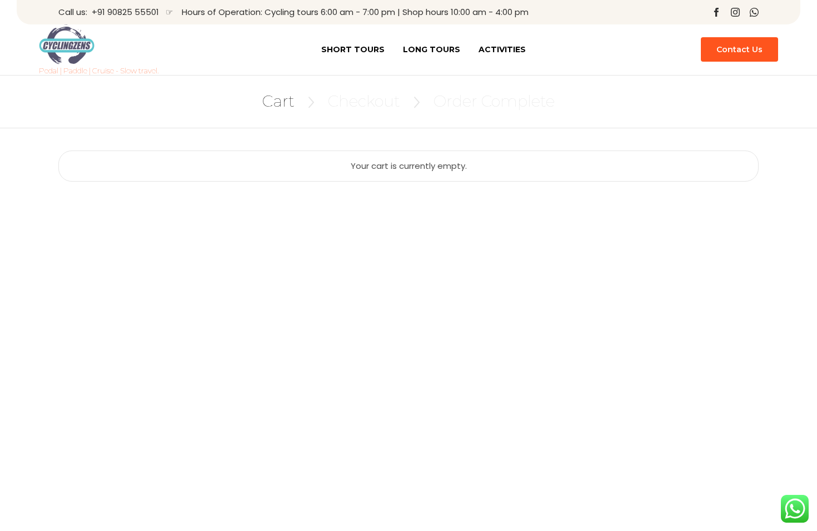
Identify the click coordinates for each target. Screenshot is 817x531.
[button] (739, 49)
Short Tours (353, 49)
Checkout (364, 101)
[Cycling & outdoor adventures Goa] (98, 44)
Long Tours (431, 49)
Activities (502, 49)
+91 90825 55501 (125, 12)
